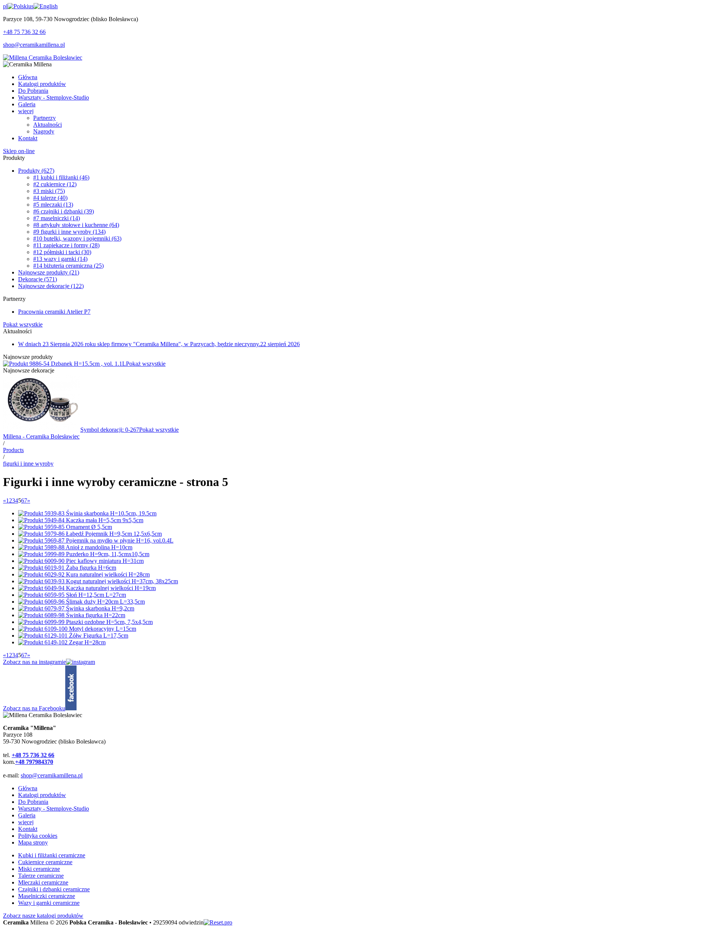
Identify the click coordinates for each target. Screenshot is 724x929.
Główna (27, 788)
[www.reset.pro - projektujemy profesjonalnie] (218, 922)
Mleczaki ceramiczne (43, 882)
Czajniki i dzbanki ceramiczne (54, 889)
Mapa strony (33, 842)
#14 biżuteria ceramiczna (68, 265)
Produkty (36, 170)
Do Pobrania (33, 802)
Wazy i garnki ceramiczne (49, 903)
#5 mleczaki (53, 204)
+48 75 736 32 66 (24, 32)
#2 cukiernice (55, 184)
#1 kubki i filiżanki (61, 177)
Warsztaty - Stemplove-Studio (53, 808)
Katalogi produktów (42, 795)
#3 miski (49, 191)
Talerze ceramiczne (41, 875)
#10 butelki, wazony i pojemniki (77, 238)
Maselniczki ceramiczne (46, 896)
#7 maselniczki (56, 218)
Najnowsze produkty (48, 272)
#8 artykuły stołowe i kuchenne (76, 225)
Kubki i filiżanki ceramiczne (51, 855)
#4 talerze (50, 198)
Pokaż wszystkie (23, 324)
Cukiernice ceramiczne (45, 862)
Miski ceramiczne (39, 869)
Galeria (26, 815)
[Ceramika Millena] (42, 57)
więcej (26, 822)
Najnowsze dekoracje (51, 286)
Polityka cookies (37, 835)
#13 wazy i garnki (60, 259)
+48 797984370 (34, 762)
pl (5, 6)
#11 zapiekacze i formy (66, 245)
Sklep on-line (19, 151)
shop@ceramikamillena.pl (34, 44)
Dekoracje (37, 279)
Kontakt (27, 829)
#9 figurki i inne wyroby (69, 231)
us (31, 6)
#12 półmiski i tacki (62, 252)
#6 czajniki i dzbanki (63, 211)
